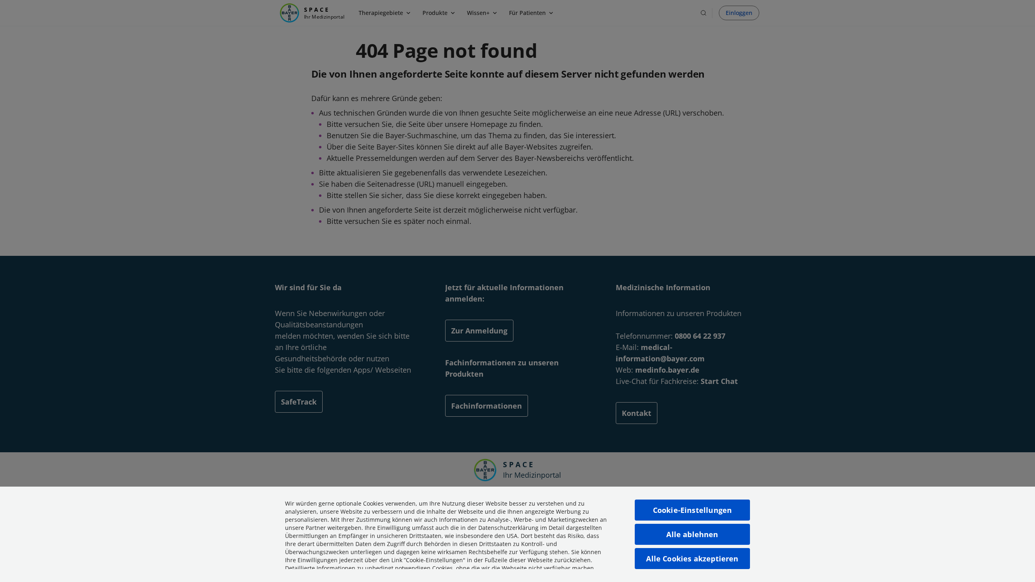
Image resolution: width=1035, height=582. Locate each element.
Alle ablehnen (692, 534)
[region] (517, 534)
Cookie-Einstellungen (692, 510)
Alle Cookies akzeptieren (692, 558)
